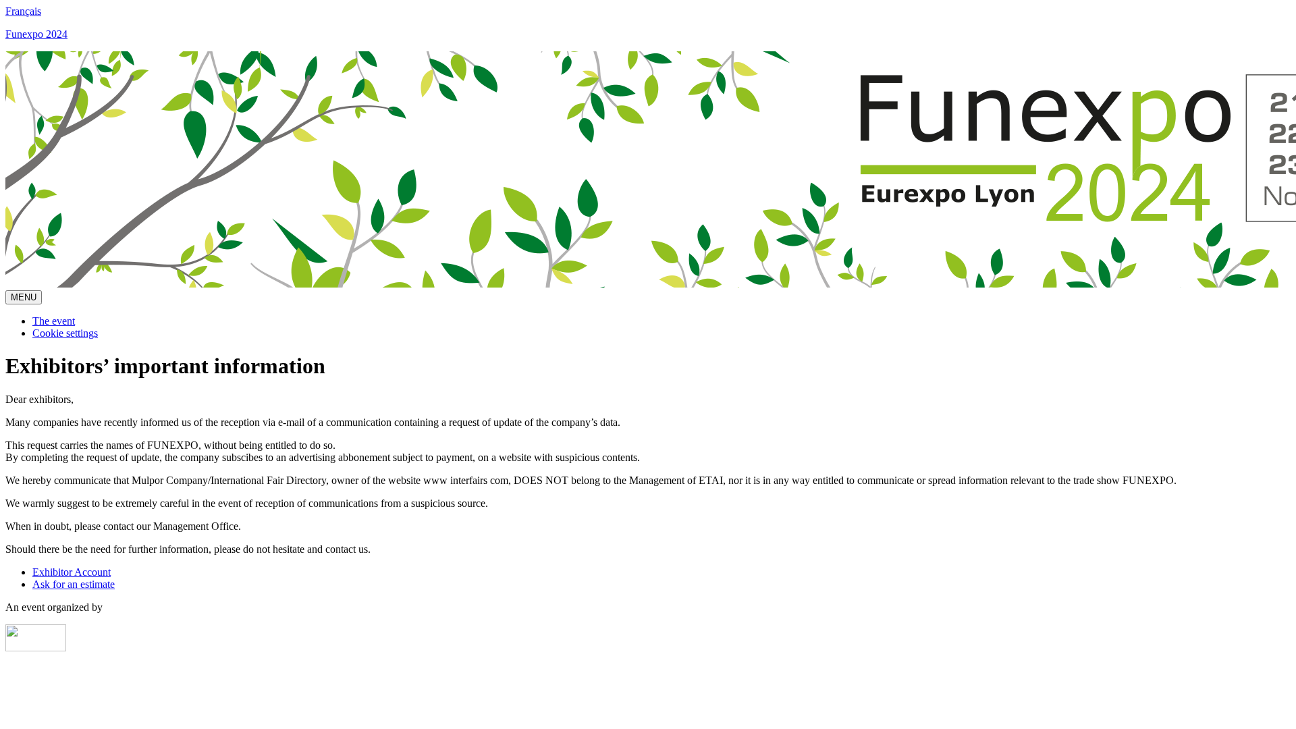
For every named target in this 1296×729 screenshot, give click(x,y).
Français (23, 11)
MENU (23, 297)
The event (53, 321)
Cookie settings (65, 333)
